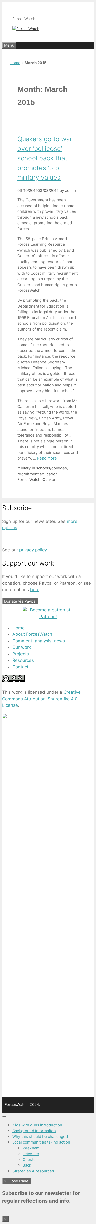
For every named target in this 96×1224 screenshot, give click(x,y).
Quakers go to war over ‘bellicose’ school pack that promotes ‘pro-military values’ (44, 158)
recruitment (28, 474)
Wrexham (31, 1148)
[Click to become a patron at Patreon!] (48, 616)
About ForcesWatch (32, 634)
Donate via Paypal (20, 601)
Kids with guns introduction (37, 1125)
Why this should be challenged (40, 1136)
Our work (21, 647)
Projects (20, 653)
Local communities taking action (41, 1142)
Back (27, 1165)
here (34, 589)
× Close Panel (16, 1181)
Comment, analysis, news (38, 640)
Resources (23, 660)
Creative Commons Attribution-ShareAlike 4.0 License (41, 699)
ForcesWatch (28, 479)
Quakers (50, 479)
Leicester (31, 1153)
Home (15, 62)
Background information (34, 1130)
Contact (20, 666)
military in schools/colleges (42, 468)
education (49, 474)
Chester (30, 1159)
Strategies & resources (33, 1171)
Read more (47, 458)
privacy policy (33, 549)
